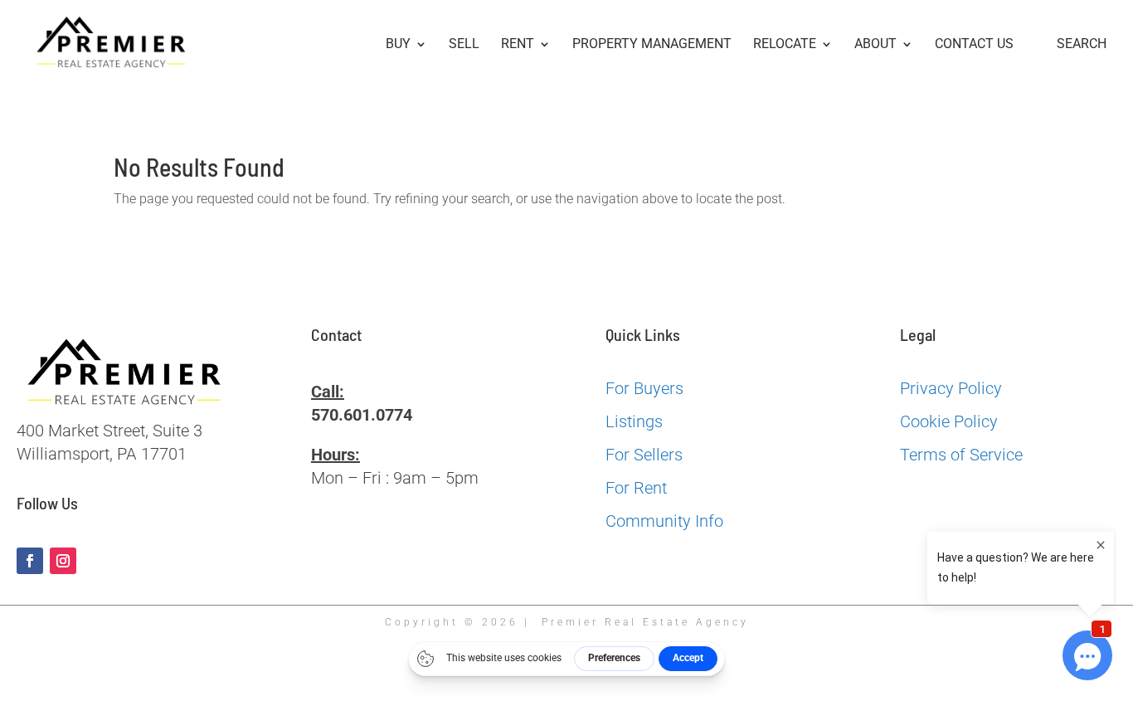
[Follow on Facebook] (30, 561)
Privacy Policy (951, 388)
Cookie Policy (949, 421)
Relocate (784, 44)
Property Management (652, 44)
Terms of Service (961, 455)
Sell (464, 44)
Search (1081, 44)
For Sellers (644, 455)
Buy (398, 44)
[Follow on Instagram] (63, 561)
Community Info (664, 521)
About (875, 44)
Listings (634, 421)
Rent (517, 44)
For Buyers (644, 388)
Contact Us (974, 44)
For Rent (636, 488)
